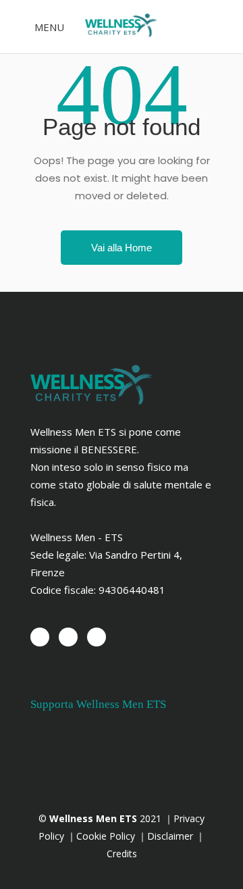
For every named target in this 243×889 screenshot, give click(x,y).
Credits (122, 853)
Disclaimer (171, 836)
